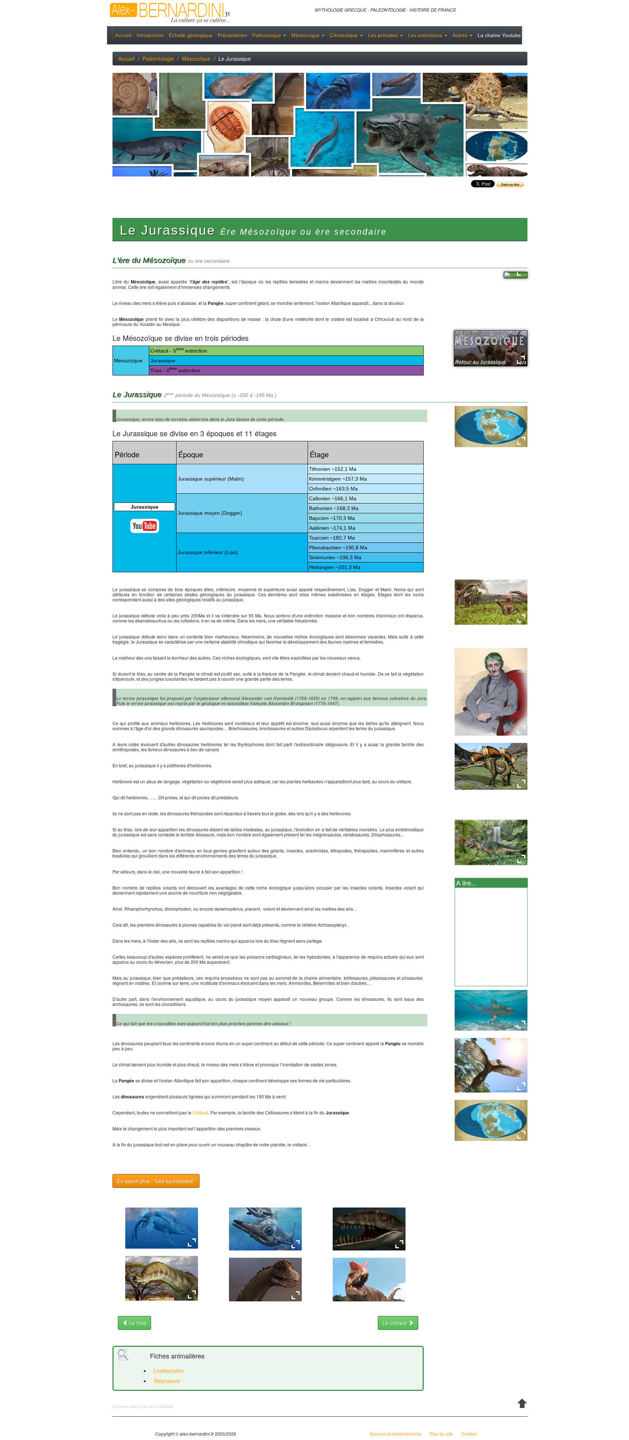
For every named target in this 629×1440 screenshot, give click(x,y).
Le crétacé (395, 1322)
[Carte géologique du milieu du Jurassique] (491, 426)
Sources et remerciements (395, 1434)
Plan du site (441, 1434)
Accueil (123, 35)
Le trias (137, 1322)
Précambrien (232, 35)
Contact (468, 1434)
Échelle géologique (191, 35)
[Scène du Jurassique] (491, 601)
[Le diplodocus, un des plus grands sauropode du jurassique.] (161, 1277)
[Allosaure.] (491, 842)
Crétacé (200, 1112)
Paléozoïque (267, 35)
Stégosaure (167, 1380)
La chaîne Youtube (499, 35)
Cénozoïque (344, 35)
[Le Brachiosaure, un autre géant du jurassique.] (265, 1278)
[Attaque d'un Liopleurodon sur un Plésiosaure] (161, 1227)
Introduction (150, 35)
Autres (460, 35)
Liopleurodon (169, 1370)
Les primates (383, 35)
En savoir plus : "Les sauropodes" (156, 1181)
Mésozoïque (306, 35)
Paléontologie (158, 58)
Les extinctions (426, 35)
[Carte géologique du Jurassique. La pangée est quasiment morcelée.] (491, 1119)
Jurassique (144, 507)
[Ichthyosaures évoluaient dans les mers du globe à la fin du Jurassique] (265, 1228)
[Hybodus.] (491, 1010)
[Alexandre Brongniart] (491, 692)
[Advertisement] (244, 192)
